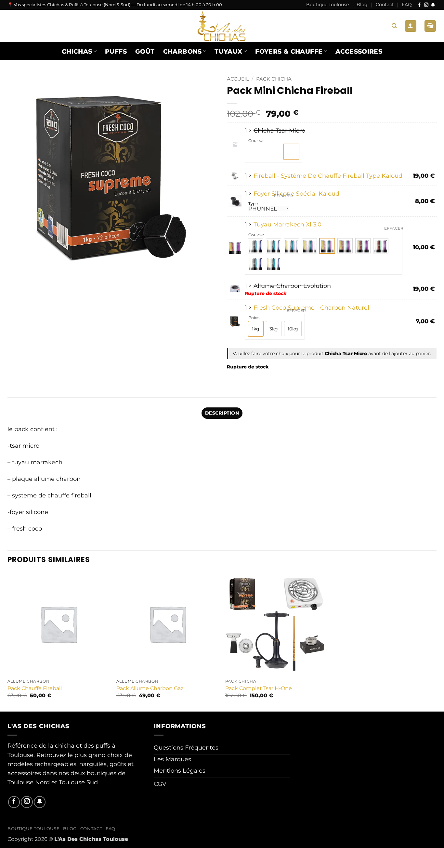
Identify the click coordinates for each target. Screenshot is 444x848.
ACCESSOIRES (358, 51)
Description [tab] (222, 413)
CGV (160, 783)
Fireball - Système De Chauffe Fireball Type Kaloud (328, 175)
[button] (394, 25)
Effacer (283, 195)
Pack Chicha (274, 79)
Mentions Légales (179, 770)
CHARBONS (182, 51)
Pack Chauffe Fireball (34, 688)
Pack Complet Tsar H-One (258, 688)
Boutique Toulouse (327, 4)
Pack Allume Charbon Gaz (149, 688)
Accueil (238, 79)
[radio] (255, 151)
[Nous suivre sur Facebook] (419, 5)
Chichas (77, 51)
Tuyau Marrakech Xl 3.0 (287, 224)
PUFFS (116, 51)
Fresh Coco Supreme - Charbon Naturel (311, 307)
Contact (385, 4)
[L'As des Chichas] (222, 26)
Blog (362, 4)
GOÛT (145, 51)
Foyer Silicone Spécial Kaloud (296, 193)
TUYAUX (228, 51)
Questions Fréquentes (186, 747)
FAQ (407, 4)
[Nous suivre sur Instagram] (426, 5)
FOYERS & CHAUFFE (288, 51)
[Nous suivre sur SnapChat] (433, 5)
